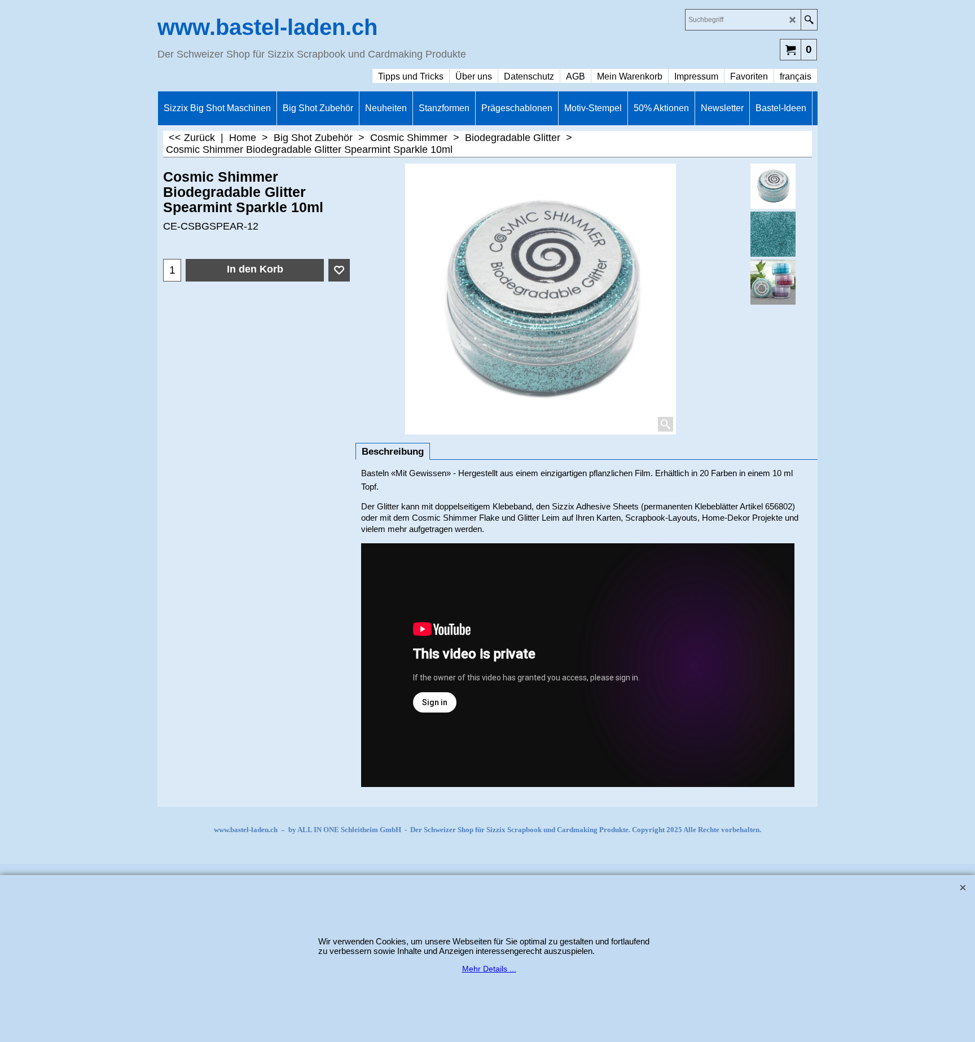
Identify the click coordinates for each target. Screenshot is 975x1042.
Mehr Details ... (489, 968)
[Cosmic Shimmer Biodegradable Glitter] (773, 282)
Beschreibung (393, 451)
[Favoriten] (339, 270)
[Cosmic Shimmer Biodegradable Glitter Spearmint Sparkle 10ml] (773, 234)
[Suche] (809, 20)
